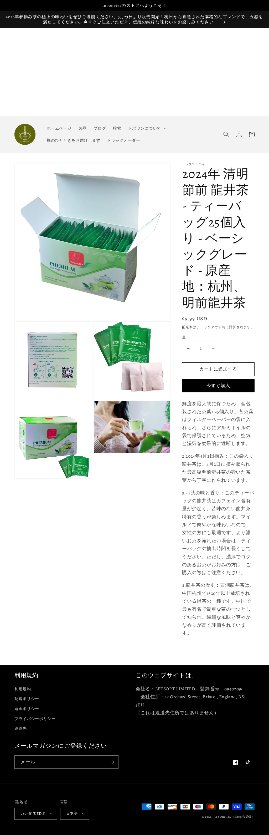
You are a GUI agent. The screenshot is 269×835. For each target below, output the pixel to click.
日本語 (71, 813)
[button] (147, 128)
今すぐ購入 (218, 386)
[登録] (112, 762)
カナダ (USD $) (33, 813)
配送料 (187, 327)
